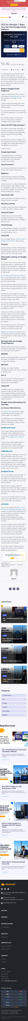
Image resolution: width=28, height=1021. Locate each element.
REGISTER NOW (14, 4)
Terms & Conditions (6, 971)
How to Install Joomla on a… (12, 661)
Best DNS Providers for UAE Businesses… (12, 640)
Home (2, 63)
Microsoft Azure (9, 428)
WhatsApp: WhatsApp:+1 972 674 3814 (13, 899)
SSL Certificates (5, 927)
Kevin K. (6, 69)
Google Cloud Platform (17, 437)
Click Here (14, 13)
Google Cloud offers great (9, 332)
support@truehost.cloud (9, 902)
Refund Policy (4, 976)
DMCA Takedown (5, 978)
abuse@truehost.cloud (10, 980)
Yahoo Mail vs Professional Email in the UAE (13, 863)
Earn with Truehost (6, 946)
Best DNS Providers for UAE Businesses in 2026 (12, 787)
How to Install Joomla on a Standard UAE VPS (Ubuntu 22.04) (11, 825)
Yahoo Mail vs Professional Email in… (12, 680)
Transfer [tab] (21, 46)
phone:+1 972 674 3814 (9, 897)
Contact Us (4, 962)
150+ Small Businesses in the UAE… (13, 619)
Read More (5, 759)
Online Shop (4, 937)
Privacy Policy (4, 974)
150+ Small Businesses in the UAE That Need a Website (14, 750)
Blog (7, 63)
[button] (10, 17)
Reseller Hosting (5, 949)
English (17, 0)
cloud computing (9, 411)
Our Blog (3, 959)
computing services (16, 96)
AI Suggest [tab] (15, 46)
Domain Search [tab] (7, 46)
